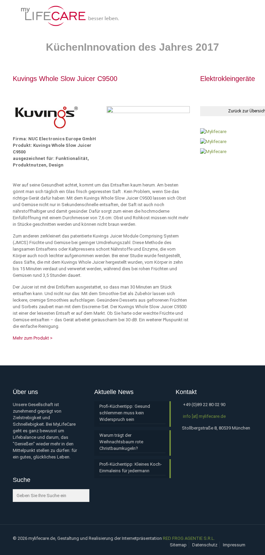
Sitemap (178, 544)
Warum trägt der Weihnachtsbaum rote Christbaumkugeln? (121, 442)
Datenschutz (204, 544)
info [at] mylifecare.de (204, 416)
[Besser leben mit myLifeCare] (69, 15)
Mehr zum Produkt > (32, 338)
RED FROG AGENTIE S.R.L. (189, 538)
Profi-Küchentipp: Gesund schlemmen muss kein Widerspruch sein (124, 413)
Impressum (234, 544)
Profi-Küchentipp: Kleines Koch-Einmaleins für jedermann (130, 467)
